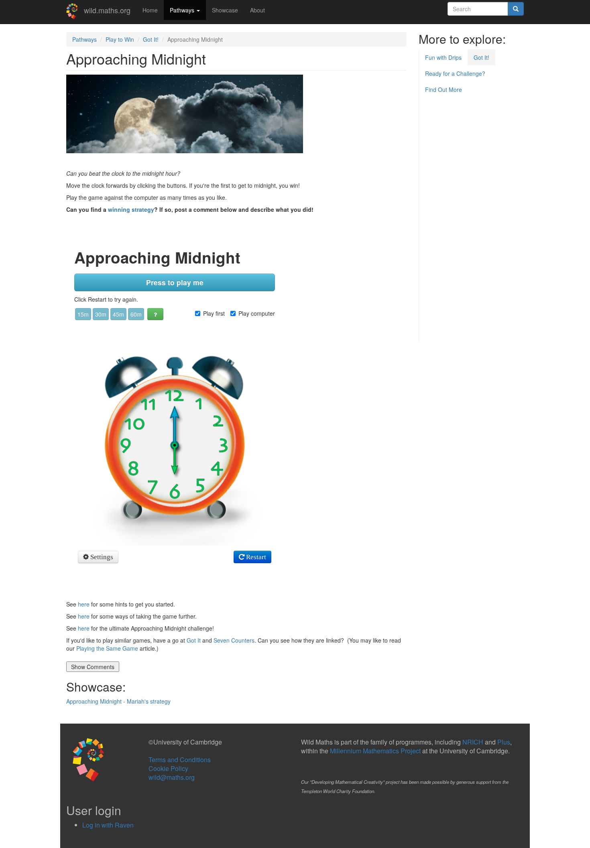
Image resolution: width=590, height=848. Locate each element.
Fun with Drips (443, 57)
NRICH (472, 742)
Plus (503, 742)
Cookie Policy (168, 768)
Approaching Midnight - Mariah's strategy (118, 701)
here (84, 604)
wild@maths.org (172, 777)
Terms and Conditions (180, 759)
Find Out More (443, 89)
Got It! (151, 39)
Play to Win (120, 39)
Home (150, 10)
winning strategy (131, 209)
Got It (194, 640)
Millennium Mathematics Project (375, 750)
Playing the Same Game (107, 648)
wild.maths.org (107, 10)
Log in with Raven (108, 825)
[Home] (75, 11)
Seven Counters (234, 640)
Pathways (183, 10)
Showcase (225, 10)
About (257, 10)
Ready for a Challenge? (455, 73)
